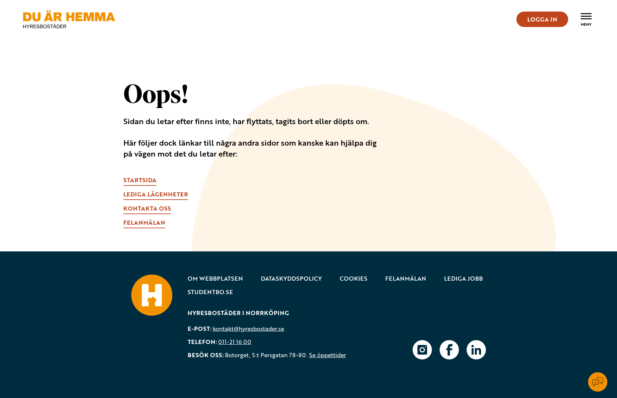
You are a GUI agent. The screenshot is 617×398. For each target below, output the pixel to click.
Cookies (353, 279)
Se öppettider (327, 355)
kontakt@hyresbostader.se (248, 328)
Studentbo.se (210, 292)
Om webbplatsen (215, 279)
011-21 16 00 (234, 342)
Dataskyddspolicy (291, 279)
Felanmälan (405, 279)
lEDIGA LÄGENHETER (155, 194)
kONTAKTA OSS (147, 208)
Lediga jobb (463, 279)
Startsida (139, 180)
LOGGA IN (542, 19)
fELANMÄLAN (144, 222)
